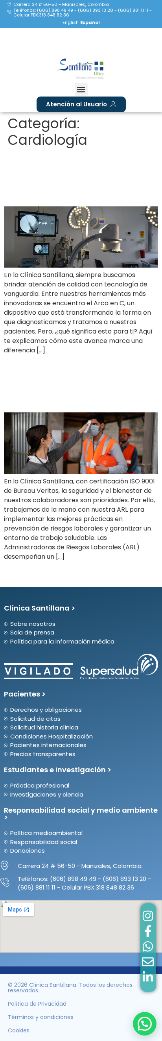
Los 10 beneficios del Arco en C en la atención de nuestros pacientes (80, 177)
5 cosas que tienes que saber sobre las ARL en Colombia (76, 383)
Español (90, 22)
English (71, 22)
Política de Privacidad (37, 1004)
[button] (81, 89)
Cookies (18, 1030)
